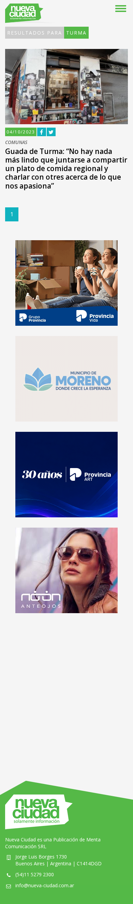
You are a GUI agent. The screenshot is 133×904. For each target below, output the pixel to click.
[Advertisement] (66, 690)
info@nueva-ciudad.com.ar (44, 885)
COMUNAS (16, 142)
